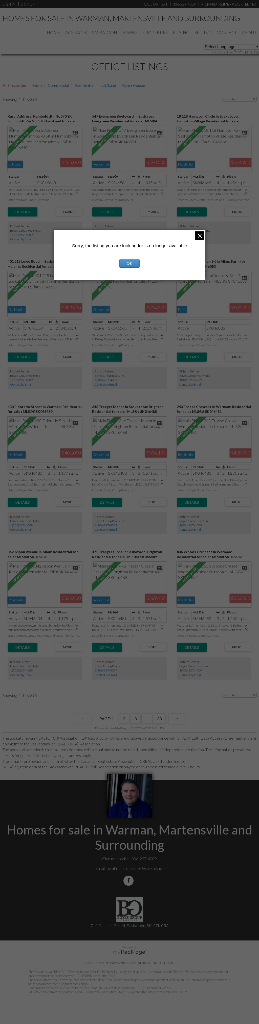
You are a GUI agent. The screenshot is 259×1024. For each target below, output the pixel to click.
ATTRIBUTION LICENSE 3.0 (156, 963)
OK (129, 263)
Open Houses (134, 85)
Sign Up (27, 4)
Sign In (9, 4)
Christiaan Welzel (114, 963)
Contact (227, 32)
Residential (84, 85)
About (249, 32)
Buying (181, 32)
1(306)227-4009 (21, 235)
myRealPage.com (130, 952)
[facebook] (129, 880)
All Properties (15, 85)
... (147, 718)
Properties (155, 32)
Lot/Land (108, 85)
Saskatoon (104, 32)
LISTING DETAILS (22, 212)
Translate (251, 51)
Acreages (76, 32)
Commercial (58, 85)
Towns (130, 32)
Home (53, 32)
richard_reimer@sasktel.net (140, 868)
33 (159, 718)
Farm (37, 85)
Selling (203, 32)
